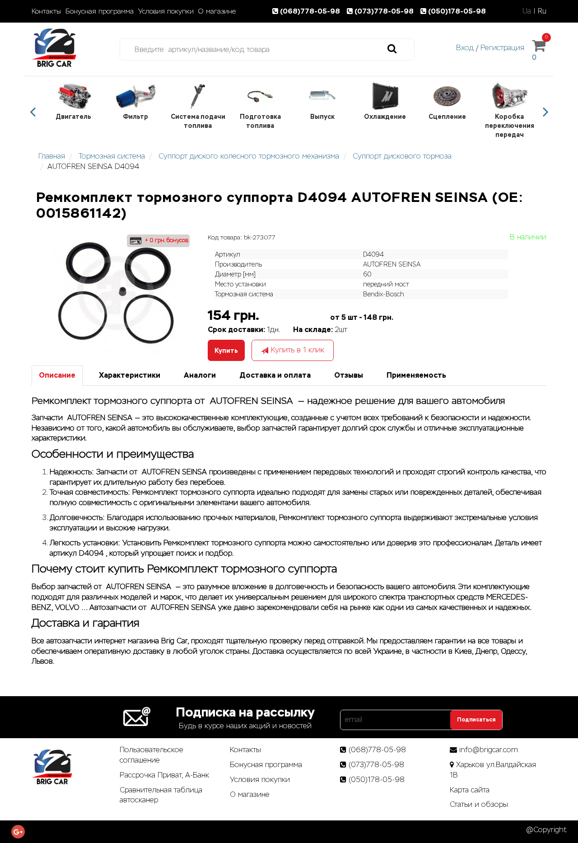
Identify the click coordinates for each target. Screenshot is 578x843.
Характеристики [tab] (129, 375)
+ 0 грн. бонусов (165, 240)
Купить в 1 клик (297, 350)
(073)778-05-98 (385, 11)
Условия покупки (166, 11)
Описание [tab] (57, 375)
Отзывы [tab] (348, 375)
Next (545, 112)
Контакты (46, 11)
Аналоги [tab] (200, 375)
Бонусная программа (99, 11)
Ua (526, 11)
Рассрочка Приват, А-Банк (164, 775)
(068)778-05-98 (311, 11)
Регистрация (502, 47)
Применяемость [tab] (416, 375)
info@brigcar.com (488, 749)
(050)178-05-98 (457, 11)
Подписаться (476, 719)
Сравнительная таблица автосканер (161, 795)
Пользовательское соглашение (151, 754)
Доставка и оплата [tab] (275, 375)
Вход (465, 47)
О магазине (217, 11)
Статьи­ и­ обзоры (479, 804)
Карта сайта (469, 790)
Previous (32, 112)
